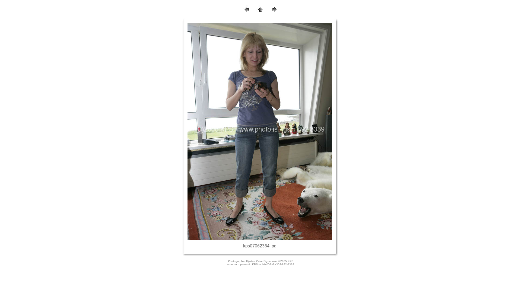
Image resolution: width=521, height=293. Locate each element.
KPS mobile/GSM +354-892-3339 (273, 264)
